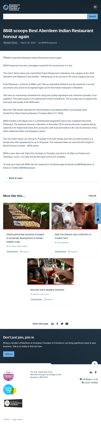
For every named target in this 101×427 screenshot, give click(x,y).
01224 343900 (91, 383)
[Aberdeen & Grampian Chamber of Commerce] (11, 7)
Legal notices (17, 419)
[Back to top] (95, 364)
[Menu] (95, 7)
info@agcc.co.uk (90, 379)
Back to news (15, 178)
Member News (10, 43)
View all (92, 196)
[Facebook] (95, 372)
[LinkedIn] (91, 372)
